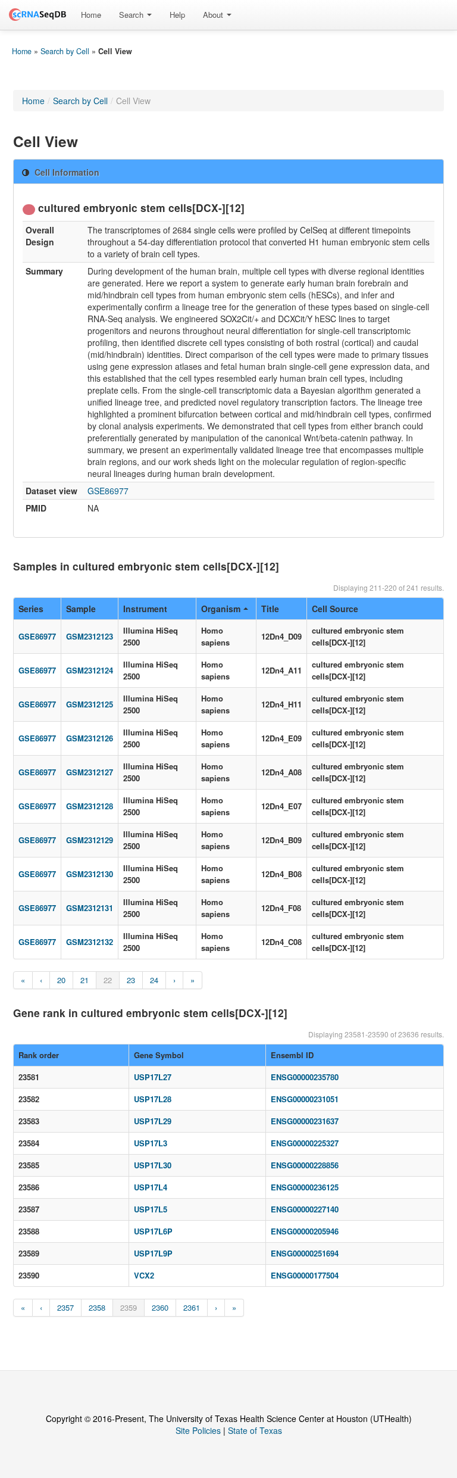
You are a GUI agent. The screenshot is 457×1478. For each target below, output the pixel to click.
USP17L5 (150, 1209)
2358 (97, 1307)
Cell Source (335, 609)
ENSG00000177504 (305, 1275)
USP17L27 (152, 1077)
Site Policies (198, 1430)
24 (154, 980)
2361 (191, 1307)
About (214, 14)
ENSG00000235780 (305, 1077)
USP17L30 (152, 1165)
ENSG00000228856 (305, 1165)
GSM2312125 (89, 704)
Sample (81, 609)
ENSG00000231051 (305, 1099)
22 (108, 980)
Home (91, 14)
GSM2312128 (89, 806)
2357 (65, 1307)
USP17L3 (150, 1143)
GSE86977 (108, 491)
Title (270, 609)
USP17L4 (150, 1187)
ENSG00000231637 (305, 1121)
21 (84, 980)
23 (131, 980)
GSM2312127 (89, 772)
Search (132, 14)
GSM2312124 (89, 670)
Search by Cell (64, 51)
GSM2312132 (89, 941)
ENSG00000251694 (305, 1253)
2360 (160, 1307)
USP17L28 (152, 1099)
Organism (220, 609)
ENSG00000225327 (305, 1143)
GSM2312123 (89, 636)
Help (177, 14)
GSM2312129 (89, 840)
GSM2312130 (89, 874)
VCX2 (144, 1275)
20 (61, 980)
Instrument (145, 609)
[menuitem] (91, 15)
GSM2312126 (89, 738)
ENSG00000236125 (305, 1187)
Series (30, 609)
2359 (128, 1307)
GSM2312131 (89, 907)
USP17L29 (152, 1121)
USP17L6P (153, 1231)
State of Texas (255, 1430)
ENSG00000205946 (305, 1231)
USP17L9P (153, 1253)
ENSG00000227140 (305, 1209)
